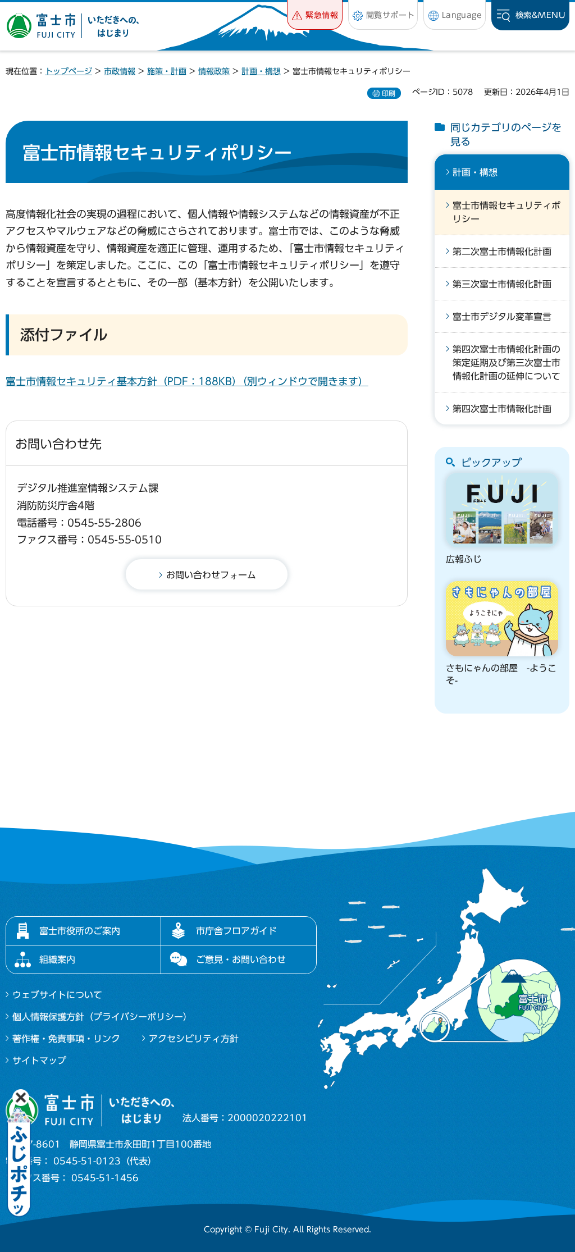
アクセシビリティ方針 (194, 1038)
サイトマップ (39, 1060)
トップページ (68, 71)
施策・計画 (166, 71)
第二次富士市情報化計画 (502, 251)
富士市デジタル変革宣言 (502, 316)
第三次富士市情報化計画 (502, 284)
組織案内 (57, 959)
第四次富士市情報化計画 (502, 408)
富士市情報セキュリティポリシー (506, 212)
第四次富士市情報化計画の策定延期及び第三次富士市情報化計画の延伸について (506, 363)
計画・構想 (261, 71)
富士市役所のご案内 (79, 930)
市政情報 (119, 71)
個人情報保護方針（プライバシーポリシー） (102, 1016)
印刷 (388, 93)
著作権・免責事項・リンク (66, 1038)
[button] (315, 15)
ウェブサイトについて (57, 994)
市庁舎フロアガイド (236, 930)
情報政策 (214, 71)
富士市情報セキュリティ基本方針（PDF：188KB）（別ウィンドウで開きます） (187, 381)
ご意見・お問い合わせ (241, 959)
